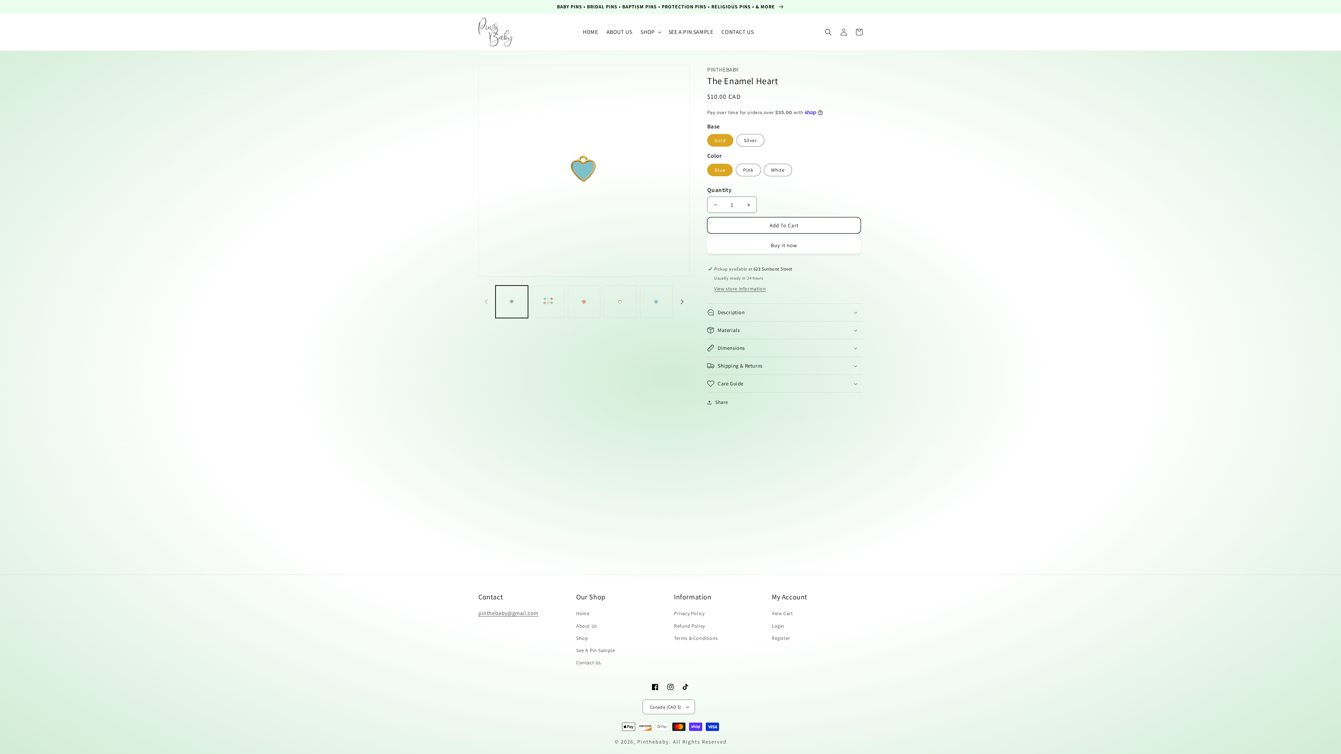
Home (582, 613)
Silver (750, 140)
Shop (582, 638)
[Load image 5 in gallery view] (656, 302)
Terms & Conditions (696, 638)
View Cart (782, 613)
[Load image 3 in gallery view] (584, 302)
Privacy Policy (689, 613)
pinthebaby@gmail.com (508, 613)
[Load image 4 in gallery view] (620, 302)
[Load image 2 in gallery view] (548, 302)
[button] (650, 32)
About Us (586, 626)
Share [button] (721, 402)
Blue (720, 170)
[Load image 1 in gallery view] (512, 302)
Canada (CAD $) (665, 707)
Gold (720, 140)
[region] (670, 7)
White (778, 170)
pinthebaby (653, 741)
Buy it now (784, 245)
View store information (740, 289)
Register (781, 638)
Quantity (719, 190)
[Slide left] (486, 301)
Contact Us (588, 662)
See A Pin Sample (595, 650)
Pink (748, 170)
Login (778, 626)
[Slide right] (682, 301)
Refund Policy (689, 626)
